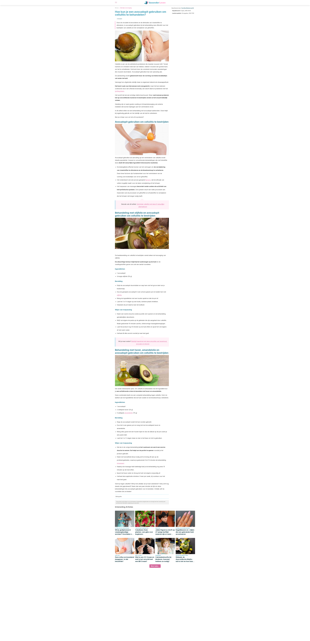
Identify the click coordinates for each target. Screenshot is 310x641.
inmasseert (120, 463)
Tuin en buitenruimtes (141, 528)
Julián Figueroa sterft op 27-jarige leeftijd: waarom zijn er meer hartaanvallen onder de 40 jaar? (165, 532)
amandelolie (129, 413)
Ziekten (157, 528)
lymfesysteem (119, 91)
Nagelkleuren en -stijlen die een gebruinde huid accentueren (185, 532)
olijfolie (119, 295)
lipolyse (148, 180)
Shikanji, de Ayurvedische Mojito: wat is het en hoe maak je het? (185, 559)
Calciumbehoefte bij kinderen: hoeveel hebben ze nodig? (163, 559)
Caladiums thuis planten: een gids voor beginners (144, 532)
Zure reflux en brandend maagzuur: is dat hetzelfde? (124, 559)
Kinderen (158, 555)
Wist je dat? (138, 555)
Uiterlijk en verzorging (126, 7)
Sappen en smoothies (182, 555)
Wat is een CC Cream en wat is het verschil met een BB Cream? (144, 559)
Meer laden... (155, 566)
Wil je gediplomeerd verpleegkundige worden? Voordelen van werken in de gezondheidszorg (124, 532)
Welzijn (117, 7)
